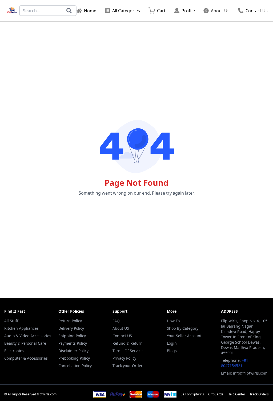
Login (172, 343)
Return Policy (70, 320)
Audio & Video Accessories (27, 335)
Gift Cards (215, 394)
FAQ (116, 320)
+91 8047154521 (234, 363)
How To (173, 320)
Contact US (122, 335)
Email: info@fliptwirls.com (244, 373)
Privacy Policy (124, 358)
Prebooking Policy (74, 358)
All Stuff (11, 320)
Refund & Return (128, 343)
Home (90, 11)
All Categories (126, 11)
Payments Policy (72, 343)
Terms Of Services (128, 350)
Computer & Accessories (26, 358)
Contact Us (257, 11)
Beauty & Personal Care (25, 343)
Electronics (14, 350)
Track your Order (128, 365)
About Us (220, 11)
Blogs (172, 350)
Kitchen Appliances (21, 328)
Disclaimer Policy (73, 350)
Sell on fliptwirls (192, 394)
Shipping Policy (72, 335)
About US (121, 328)
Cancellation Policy (75, 365)
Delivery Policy (71, 328)
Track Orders (259, 394)
